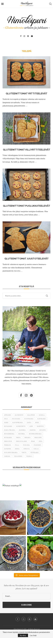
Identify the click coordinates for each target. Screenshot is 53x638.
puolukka (26, 445)
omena (18, 437)
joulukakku (16, 419)
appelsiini (7, 415)
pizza (40, 441)
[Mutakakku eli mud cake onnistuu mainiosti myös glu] (13, 517)
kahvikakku (41, 419)
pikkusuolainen (21, 441)
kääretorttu (21, 426)
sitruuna (26, 449)
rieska (17, 449)
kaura (29, 422)
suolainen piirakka (11, 452)
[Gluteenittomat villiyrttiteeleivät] (26, 128)
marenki (33, 430)
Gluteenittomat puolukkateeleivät (26, 205)
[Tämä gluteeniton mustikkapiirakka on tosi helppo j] (40, 517)
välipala (29, 456)
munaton (42, 430)
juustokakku (28, 419)
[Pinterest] (28, 36)
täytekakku (34, 452)
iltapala (42, 415)
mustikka (21, 434)
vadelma (7, 456)
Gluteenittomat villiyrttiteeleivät (26, 149)
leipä (31, 426)
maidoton (40, 426)
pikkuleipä (38, 437)
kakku (6, 422)
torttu (23, 452)
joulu (6, 419)
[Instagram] (24, 36)
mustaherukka (9, 434)
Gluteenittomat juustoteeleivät (27, 258)
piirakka (27, 437)
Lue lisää (33, 635)
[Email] (32, 36)
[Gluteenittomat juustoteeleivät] (26, 237)
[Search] (50, 4)
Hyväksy (23, 635)
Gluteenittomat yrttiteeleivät (26, 93)
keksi (37, 422)
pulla (17, 445)
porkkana (7, 445)
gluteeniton (19, 415)
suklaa (36, 449)
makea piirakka (9, 430)
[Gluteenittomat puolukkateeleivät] (26, 185)
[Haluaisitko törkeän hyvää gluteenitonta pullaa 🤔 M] (40, 553)
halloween (31, 415)
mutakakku (8, 437)
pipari (33, 441)
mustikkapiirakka (35, 434)
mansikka (22, 430)
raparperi (7, 449)
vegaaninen (18, 456)
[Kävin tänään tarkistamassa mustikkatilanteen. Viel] (13, 553)
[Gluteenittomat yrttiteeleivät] (26, 72)
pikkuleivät (8, 441)
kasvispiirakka (17, 422)
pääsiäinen (37, 445)
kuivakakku (8, 426)
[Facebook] (20, 36)
